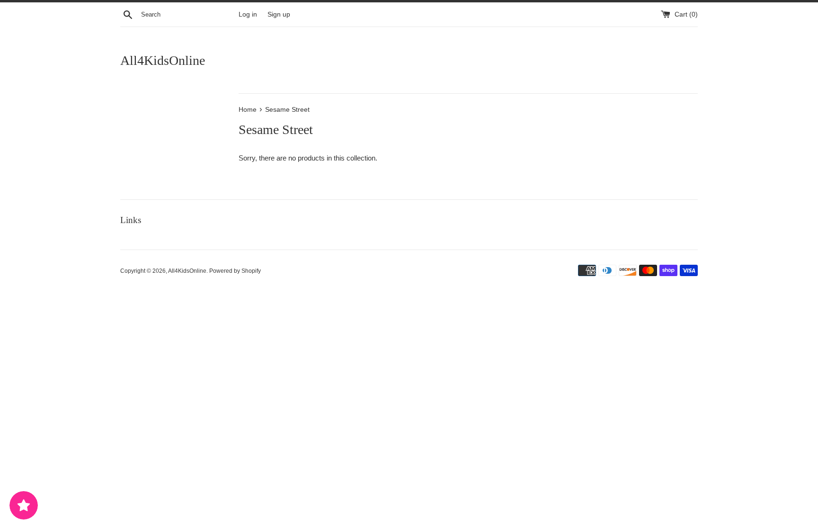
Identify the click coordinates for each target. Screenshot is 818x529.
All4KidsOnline (162, 60)
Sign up (278, 14)
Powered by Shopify (235, 271)
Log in (248, 14)
